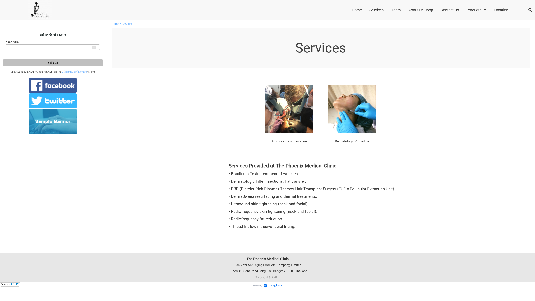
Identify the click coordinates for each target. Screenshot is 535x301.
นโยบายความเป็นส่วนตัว (74, 72)
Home (115, 24)
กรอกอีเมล (12, 42)
